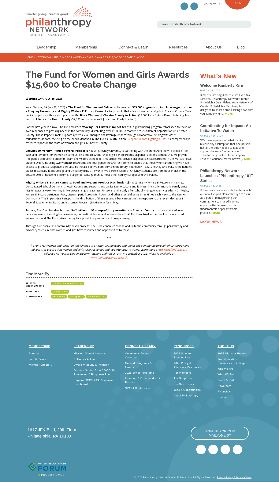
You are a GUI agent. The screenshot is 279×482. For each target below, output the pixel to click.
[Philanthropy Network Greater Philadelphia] (59, 21)
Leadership (46, 47)
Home (29, 57)
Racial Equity (58, 296)
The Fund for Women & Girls (67, 283)
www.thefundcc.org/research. (109, 257)
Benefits (34, 353)
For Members (182, 372)
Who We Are (225, 368)
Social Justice (76, 296)
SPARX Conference (137, 388)
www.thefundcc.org (171, 249)
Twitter (184, 6)
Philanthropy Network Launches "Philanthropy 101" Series (226, 176)
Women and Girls (96, 296)
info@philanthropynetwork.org (225, 449)
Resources (178, 47)
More (229, 113)
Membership (86, 47)
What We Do (226, 374)
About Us (214, 47)
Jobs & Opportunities (187, 389)
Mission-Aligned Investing (90, 353)
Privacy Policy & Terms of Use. (234, 477)
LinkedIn (194, 6)
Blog (241, 47)
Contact (223, 397)
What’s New (218, 75)
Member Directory (40, 364)
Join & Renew (37, 359)
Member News (60, 291)
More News (211, 222)
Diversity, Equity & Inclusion (91, 364)
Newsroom (43, 57)
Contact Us (212, 4)
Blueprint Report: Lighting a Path (146, 139)
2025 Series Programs (139, 372)
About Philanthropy (186, 395)
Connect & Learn (133, 47)
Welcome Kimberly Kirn (221, 85)
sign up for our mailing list (219, 433)
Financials (224, 391)
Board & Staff (226, 380)
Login (237, 3)
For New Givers (184, 384)
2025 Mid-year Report (232, 353)
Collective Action (84, 359)
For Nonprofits (183, 378)
